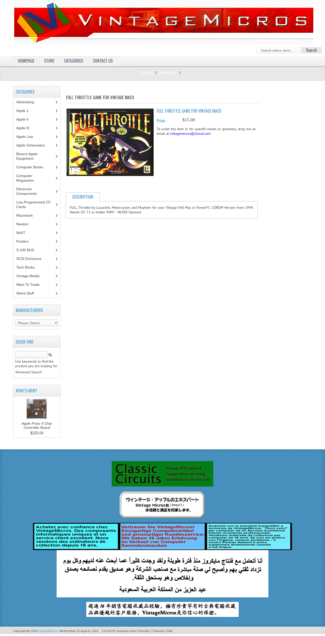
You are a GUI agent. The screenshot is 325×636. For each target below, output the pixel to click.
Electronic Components (29, 191)
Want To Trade (28, 285)
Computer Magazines (28, 178)
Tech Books (29, 267)
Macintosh (168, 72)
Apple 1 (25, 111)
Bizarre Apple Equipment (27, 156)
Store (49, 61)
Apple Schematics (33, 145)
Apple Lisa (28, 137)
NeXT (20, 233)
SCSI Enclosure (31, 259)
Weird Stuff (28, 293)
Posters (25, 241)
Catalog (146, 72)
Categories (73, 61)
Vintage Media (30, 276)
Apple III (25, 128)
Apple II (25, 119)
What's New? (26, 391)
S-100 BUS (28, 250)
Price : (162, 120)
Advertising (28, 102)
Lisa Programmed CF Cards (33, 204)
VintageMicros (48, 631)
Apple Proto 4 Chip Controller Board (37, 425)
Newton (22, 224)
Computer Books (33, 167)
